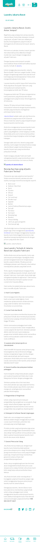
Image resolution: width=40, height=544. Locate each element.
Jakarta (19, 66)
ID (28, 5)
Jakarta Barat (9, 116)
